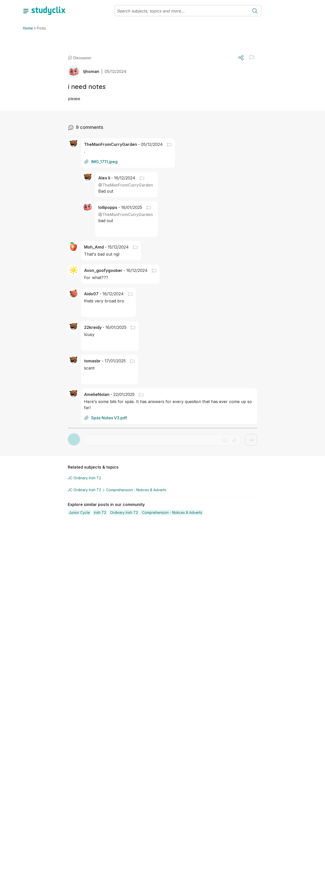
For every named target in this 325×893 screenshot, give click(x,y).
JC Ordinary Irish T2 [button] (84, 478)
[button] (252, 57)
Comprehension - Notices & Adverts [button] (136, 490)
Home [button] (28, 28)
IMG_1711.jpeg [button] (104, 161)
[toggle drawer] (25, 10)
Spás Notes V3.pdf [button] (109, 417)
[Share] (241, 57)
